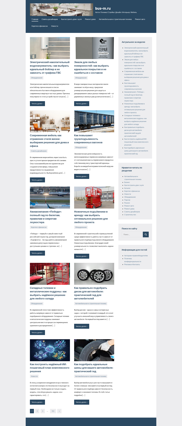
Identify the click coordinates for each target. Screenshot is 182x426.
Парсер (127, 200)
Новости (54, 26)
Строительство (130, 215)
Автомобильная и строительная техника (115, 19)
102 (53, 411)
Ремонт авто (140, 19)
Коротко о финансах (40, 26)
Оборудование (36, 78)
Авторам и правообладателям (136, 256)
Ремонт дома (90, 19)
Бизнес (127, 182)
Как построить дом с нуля (71, 19)
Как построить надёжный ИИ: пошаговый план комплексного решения (49, 368)
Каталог (127, 188)
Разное (127, 203)
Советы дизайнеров (50, 19)
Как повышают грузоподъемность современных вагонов (88, 139)
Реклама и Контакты (132, 264)
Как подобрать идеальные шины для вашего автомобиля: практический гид (93, 368)
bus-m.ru (103, 8)
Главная (35, 19)
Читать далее (37, 104)
